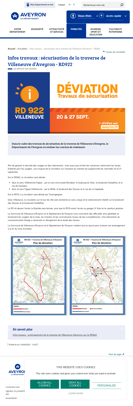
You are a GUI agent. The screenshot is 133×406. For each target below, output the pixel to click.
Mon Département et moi (41, 5)
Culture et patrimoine (115, 30)
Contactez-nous (13, 387)
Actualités (22, 48)
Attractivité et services (56, 30)
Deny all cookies (75, 384)
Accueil (11, 48)
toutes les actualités (115, 51)
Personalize (106, 385)
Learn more (75, 393)
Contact (61, 5)
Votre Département (17, 30)
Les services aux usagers (25, 69)
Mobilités (76, 29)
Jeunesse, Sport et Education (96, 32)
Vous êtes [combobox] (84, 16)
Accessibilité (11, 398)
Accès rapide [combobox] (113, 16)
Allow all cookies (44, 384)
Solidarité (37, 29)
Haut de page (115, 354)
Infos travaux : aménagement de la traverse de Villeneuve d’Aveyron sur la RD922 (55, 334)
